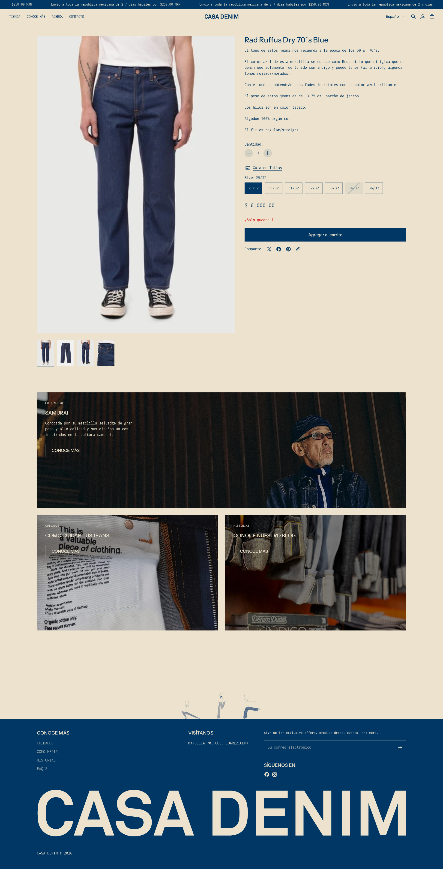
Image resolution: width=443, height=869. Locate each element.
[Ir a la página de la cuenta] (422, 16)
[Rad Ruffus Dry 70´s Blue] (136, 184)
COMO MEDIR (47, 752)
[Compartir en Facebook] (279, 249)
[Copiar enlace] (298, 249)
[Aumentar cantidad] (267, 153)
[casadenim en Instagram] (274, 774)
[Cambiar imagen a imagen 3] (85, 353)
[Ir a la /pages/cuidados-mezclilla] (127, 572)
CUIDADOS (45, 743)
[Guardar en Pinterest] (288, 249)
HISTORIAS (46, 760)
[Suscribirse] (400, 747)
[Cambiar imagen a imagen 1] (45, 353)
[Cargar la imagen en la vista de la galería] (227, 325)
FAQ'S (42, 769)
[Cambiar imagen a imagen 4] (105, 353)
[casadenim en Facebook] (266, 774)
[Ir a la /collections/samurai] (221, 450)
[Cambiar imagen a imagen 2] (65, 353)
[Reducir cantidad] (249, 153)
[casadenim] (221, 16)
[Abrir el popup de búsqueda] (413, 16)
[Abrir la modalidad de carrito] (432, 16)
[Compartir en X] (269, 249)
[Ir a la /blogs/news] (315, 572)
